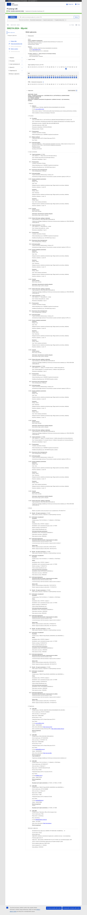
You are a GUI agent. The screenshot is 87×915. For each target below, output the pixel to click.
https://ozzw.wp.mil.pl (47, 726)
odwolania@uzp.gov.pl (40, 749)
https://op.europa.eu (47, 823)
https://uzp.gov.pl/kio (47, 753)
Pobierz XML (14, 41)
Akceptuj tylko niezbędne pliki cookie (71, 908)
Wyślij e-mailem (14, 48)
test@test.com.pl (38, 775)
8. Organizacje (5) (13, 70)
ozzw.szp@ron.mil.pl (36, 49)
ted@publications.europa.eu (41, 819)
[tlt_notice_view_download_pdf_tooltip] (28, 77)
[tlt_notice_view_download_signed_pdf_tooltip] (66, 69)
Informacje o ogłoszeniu (14, 73)
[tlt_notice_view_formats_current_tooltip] (76, 90)
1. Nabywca (11, 57)
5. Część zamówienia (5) (14, 64)
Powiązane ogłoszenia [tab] (12, 35)
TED (8, 24)
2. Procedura (11, 60)
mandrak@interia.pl (39, 800)
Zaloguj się (70, 4)
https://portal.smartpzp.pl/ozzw (57, 728)
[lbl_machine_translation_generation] (43, 82)
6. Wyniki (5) (11, 67)
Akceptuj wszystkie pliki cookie (54, 908)
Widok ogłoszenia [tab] (11, 32)
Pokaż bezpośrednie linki (16, 43)
